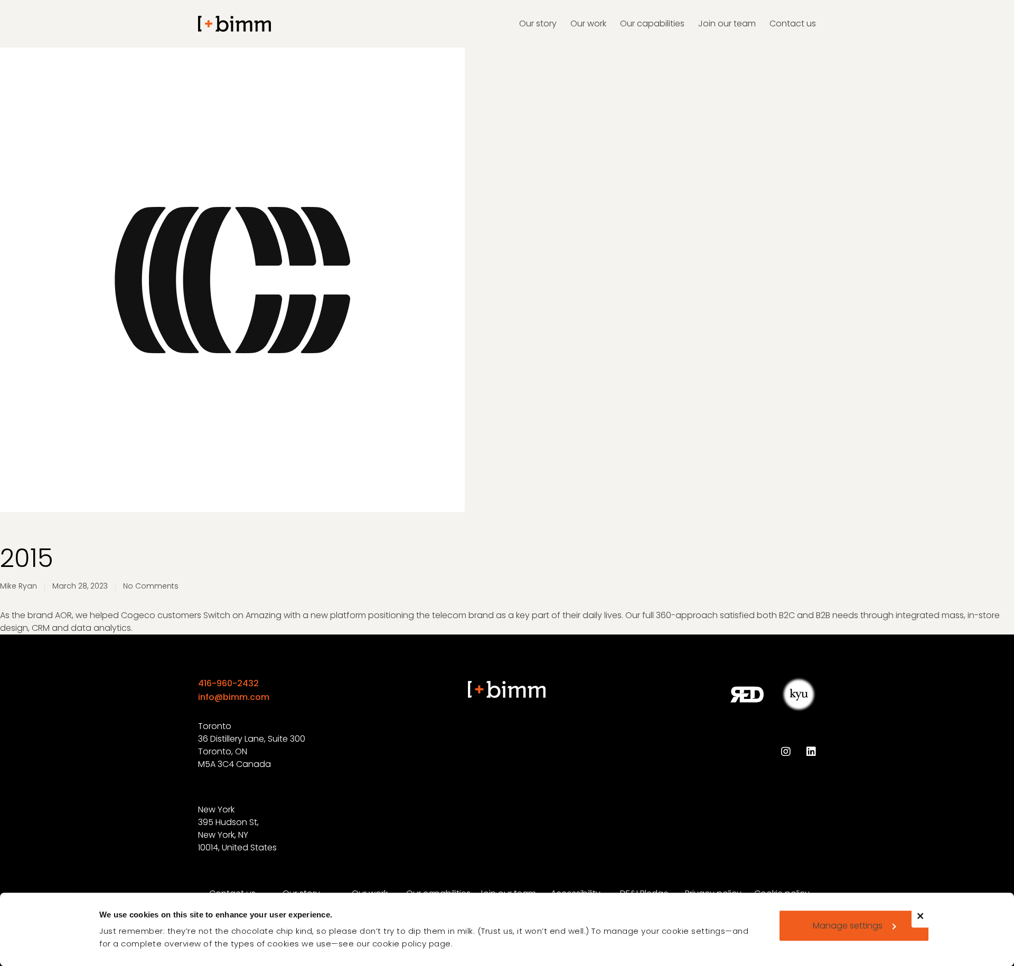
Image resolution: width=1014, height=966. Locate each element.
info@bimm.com (233, 697)
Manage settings (847, 926)
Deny (925, 922)
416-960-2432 (228, 683)
